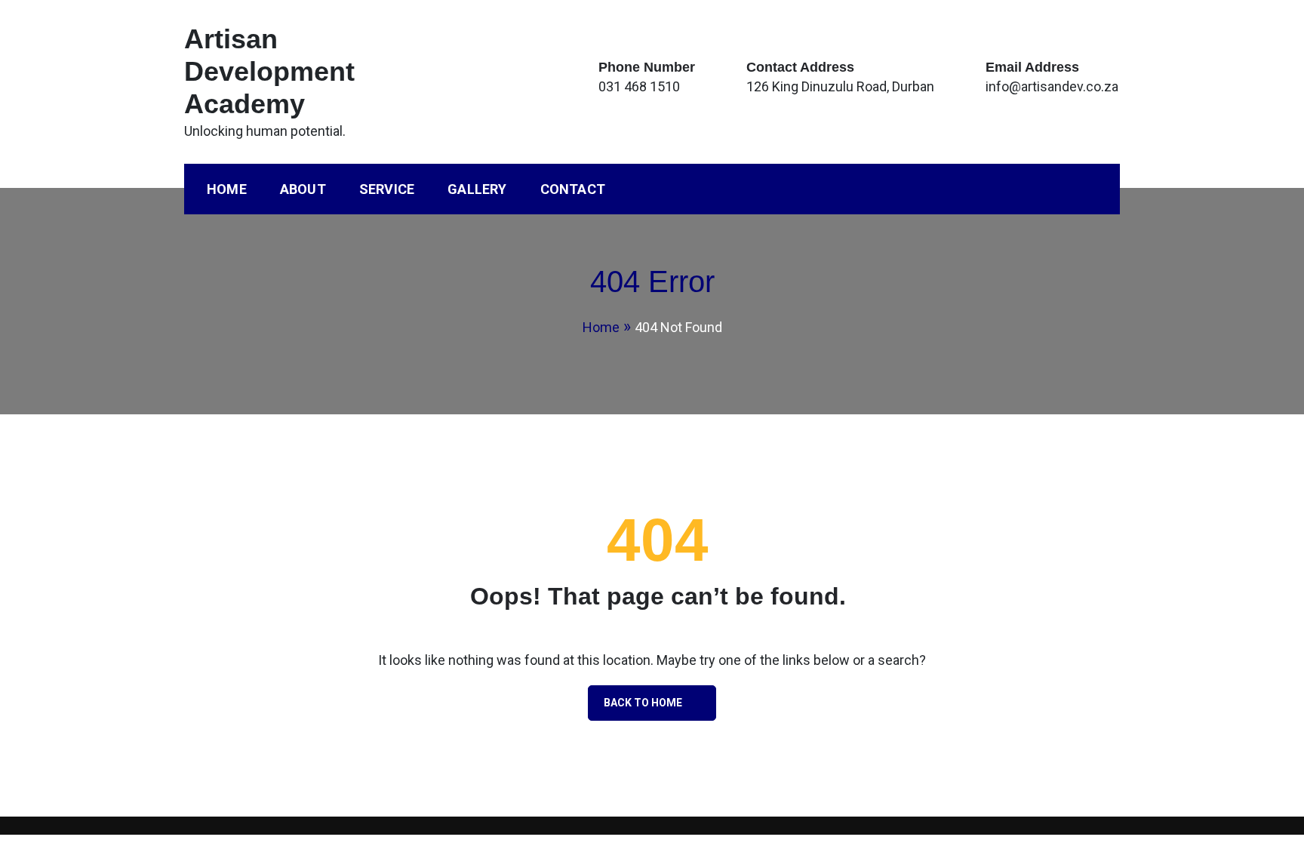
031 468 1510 (639, 86)
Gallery (476, 189)
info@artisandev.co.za (1052, 86)
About (303, 189)
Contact (572, 189)
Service (386, 189)
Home (227, 189)
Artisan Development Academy (269, 71)
